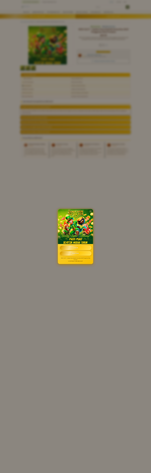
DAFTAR (75, 253)
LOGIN (75, 248)
